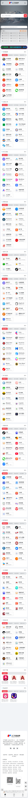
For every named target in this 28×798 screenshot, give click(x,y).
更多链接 (15, 773)
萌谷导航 (15, 769)
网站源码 (5, 19)
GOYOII (17, 765)
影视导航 (5, 767)
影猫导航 (10, 767)
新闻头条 (11, 19)
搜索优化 (16, 19)
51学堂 (19, 769)
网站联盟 (21, 771)
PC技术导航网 (6, 763)
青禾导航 (15, 767)
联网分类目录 (13, 763)
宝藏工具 (5, 761)
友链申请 (5, 754)
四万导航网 (5, 771)
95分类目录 (15, 761)
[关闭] (26, 27)
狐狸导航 (5, 769)
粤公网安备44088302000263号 (11, 792)
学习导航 (21, 761)
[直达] (12, 59)
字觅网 (19, 767)
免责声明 (11, 754)
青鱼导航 (5, 773)
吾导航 (10, 765)
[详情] (12, 64)
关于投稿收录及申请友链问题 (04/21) (10, 27)
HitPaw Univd (15, 700)
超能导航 (10, 773)
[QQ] (14, 748)
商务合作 (16, 754)
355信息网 (15, 771)
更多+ (25, 51)
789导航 (10, 761)
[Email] (17, 748)
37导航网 (13, 791)
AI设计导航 (5, 765)
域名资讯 (22, 19)
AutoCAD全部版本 (9, 682)
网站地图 (22, 754)
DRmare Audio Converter (9, 700)
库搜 (14, 765)
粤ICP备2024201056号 (19, 791)
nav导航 (22, 765)
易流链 (10, 771)
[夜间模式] (25, 789)
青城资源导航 (20, 763)
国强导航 (10, 769)
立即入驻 (24, 31)
